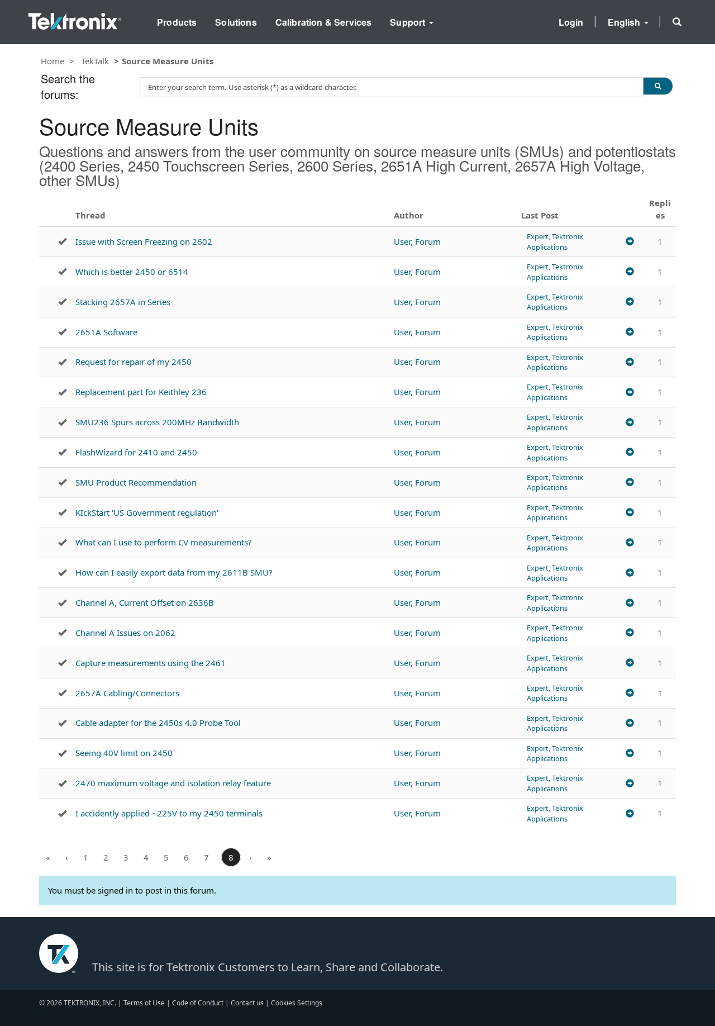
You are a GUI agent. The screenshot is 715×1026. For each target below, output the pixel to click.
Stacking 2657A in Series (122, 301)
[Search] (658, 86)
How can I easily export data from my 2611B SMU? (174, 572)
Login (571, 22)
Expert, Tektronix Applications (555, 241)
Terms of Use (144, 1003)
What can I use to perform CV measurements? (163, 542)
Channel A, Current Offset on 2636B (144, 602)
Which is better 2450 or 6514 (131, 271)
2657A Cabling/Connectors (127, 693)
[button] (677, 22)
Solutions (235, 22)
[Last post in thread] (630, 241)
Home (52, 60)
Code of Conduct (197, 1003)
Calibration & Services (323, 22)
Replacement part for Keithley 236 (141, 391)
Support (408, 22)
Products (177, 22)
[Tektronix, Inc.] (75, 18)
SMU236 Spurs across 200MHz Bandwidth (157, 422)
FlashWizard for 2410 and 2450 (136, 452)
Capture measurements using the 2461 (150, 662)
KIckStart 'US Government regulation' (146, 512)
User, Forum (417, 241)
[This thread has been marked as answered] (62, 241)
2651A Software (106, 332)
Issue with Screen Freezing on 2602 (143, 241)
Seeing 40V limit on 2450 (124, 752)
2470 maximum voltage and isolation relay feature (173, 782)
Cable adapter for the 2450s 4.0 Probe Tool (158, 722)
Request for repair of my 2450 (133, 361)
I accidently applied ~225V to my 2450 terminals (169, 813)
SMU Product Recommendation (136, 482)
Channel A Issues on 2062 (125, 632)
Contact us (247, 1003)
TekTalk (95, 60)
